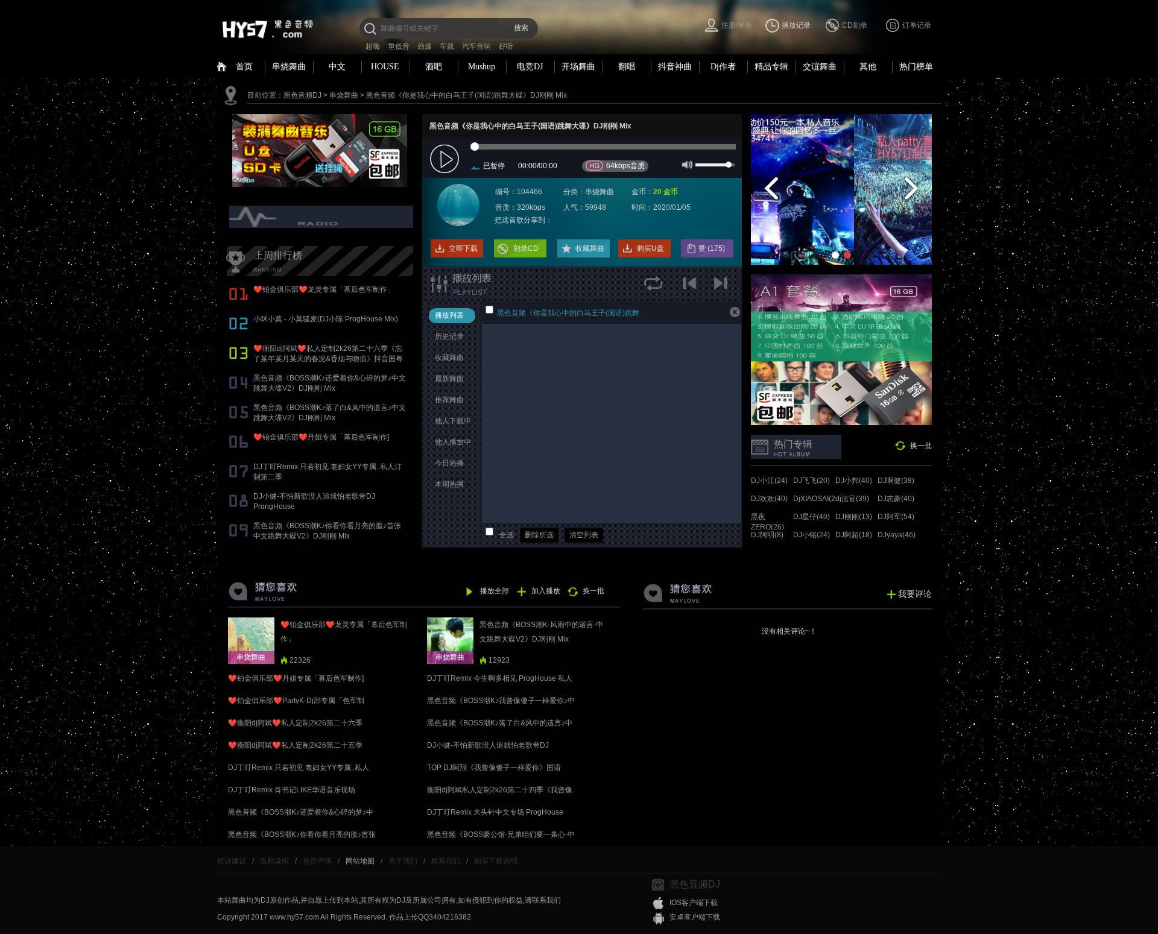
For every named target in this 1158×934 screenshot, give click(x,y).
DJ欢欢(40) (769, 498)
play (446, 159)
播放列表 (449, 315)
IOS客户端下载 (693, 902)
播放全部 (494, 591)
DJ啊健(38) (896, 480)
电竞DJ (530, 66)
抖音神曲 (675, 66)
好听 (506, 46)
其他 (867, 66)
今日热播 (449, 463)
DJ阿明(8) (767, 535)
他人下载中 (453, 421)
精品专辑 (771, 66)
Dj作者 (723, 66)
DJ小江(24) (769, 480)
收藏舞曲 (589, 248)
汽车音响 (476, 46)
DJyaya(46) (897, 535)
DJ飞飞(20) (811, 480)
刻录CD (526, 248)
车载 (447, 46)
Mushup (481, 66)
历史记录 (449, 336)
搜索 (521, 28)
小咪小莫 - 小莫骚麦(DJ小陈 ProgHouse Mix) (325, 319)
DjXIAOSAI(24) (817, 498)
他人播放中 (453, 442)
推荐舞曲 (449, 400)
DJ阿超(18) (853, 535)
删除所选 (539, 535)
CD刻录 (854, 25)
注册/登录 (736, 25)
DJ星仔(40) (811, 517)
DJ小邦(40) (853, 480)
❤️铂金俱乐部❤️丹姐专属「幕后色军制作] (321, 437)
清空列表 (583, 535)
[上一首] (692, 287)
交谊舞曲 (820, 66)
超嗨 (372, 46)
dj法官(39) (852, 498)
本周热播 (449, 484)
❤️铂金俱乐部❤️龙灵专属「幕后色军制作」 (323, 289)
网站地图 (360, 861)
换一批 (921, 445)
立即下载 (463, 248)
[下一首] (722, 287)
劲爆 (424, 46)
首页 (244, 66)
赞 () (712, 248)
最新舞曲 (449, 378)
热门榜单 (916, 66)
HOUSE (385, 66)
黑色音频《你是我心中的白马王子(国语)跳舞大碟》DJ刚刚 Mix (466, 95)
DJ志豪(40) (896, 498)
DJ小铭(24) (811, 535)
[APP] (322, 216)
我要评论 (915, 594)
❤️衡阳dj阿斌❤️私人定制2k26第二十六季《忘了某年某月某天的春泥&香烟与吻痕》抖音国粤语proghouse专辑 (328, 358)
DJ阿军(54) (896, 517)
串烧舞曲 (289, 66)
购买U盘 (650, 248)
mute (686, 164)
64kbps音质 (625, 166)
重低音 (399, 46)
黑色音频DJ (302, 95)
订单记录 (916, 25)
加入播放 (545, 591)
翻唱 (626, 66)
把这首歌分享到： (523, 220)
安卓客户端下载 (694, 917)
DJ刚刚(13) (853, 517)
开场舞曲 (578, 66)
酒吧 (433, 66)
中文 (337, 66)
